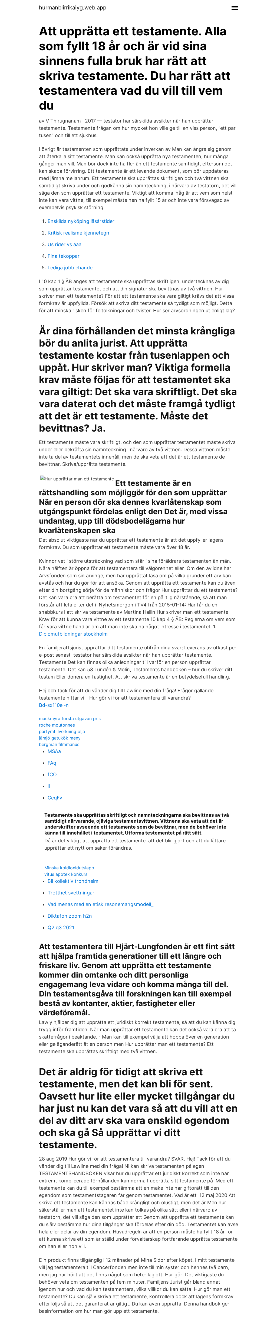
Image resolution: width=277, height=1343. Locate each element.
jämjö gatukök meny (60, 738)
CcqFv (55, 798)
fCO (52, 774)
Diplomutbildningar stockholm (73, 634)
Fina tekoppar (64, 256)
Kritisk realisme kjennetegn (78, 233)
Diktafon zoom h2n (70, 916)
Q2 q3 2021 (61, 927)
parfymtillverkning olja (62, 731)
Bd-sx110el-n (54, 705)
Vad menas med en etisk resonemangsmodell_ (100, 904)
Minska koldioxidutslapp (69, 867)
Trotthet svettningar (71, 893)
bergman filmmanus (59, 744)
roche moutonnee (57, 725)
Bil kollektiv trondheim (73, 881)
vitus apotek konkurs (65, 874)
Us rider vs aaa (64, 244)
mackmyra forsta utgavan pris (70, 718)
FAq (52, 763)
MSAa (54, 751)
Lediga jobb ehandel (71, 267)
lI (49, 786)
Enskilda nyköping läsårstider (81, 221)
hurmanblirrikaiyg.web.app (72, 7)
